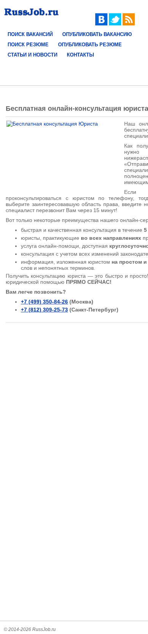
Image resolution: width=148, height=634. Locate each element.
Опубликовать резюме (90, 44)
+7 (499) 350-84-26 (44, 302)
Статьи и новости (32, 55)
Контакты (80, 55)
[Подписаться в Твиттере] (115, 24)
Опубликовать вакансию (97, 34)
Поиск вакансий (30, 34)
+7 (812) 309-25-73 (44, 310)
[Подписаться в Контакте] (101, 24)
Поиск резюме (28, 44)
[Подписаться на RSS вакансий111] (129, 24)
